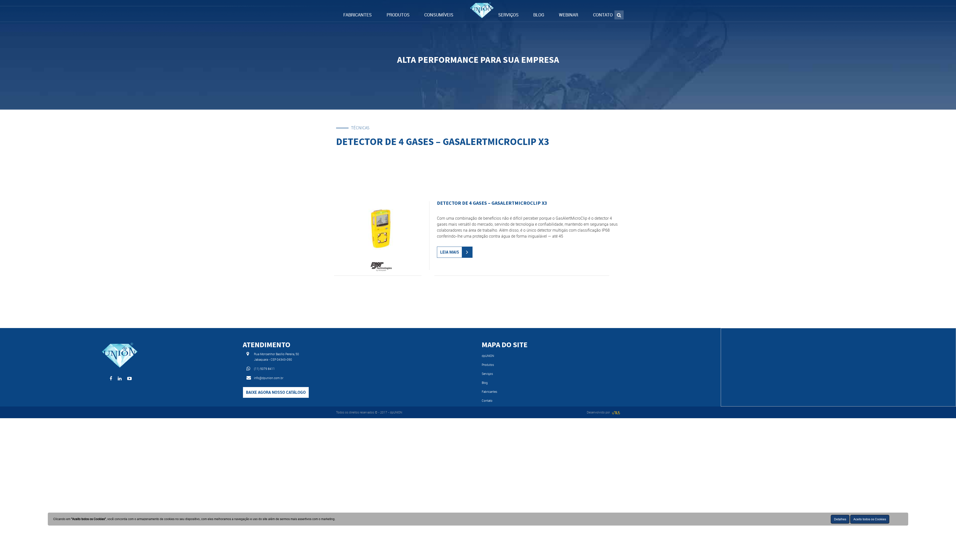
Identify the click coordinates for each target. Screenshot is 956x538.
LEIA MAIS (449, 252)
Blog (485, 383)
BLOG (538, 15)
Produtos (488, 365)
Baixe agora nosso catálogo (276, 392)
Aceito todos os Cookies (869, 519)
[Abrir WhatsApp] (943, 525)
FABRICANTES (357, 15)
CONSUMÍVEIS (438, 15)
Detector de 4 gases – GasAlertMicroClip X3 (492, 203)
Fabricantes (489, 392)
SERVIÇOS (508, 15)
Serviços (487, 374)
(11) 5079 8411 (264, 369)
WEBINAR (568, 15)
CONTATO (603, 15)
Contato (487, 401)
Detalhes (840, 519)
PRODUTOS (398, 15)
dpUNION (488, 356)
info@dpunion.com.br (268, 378)
